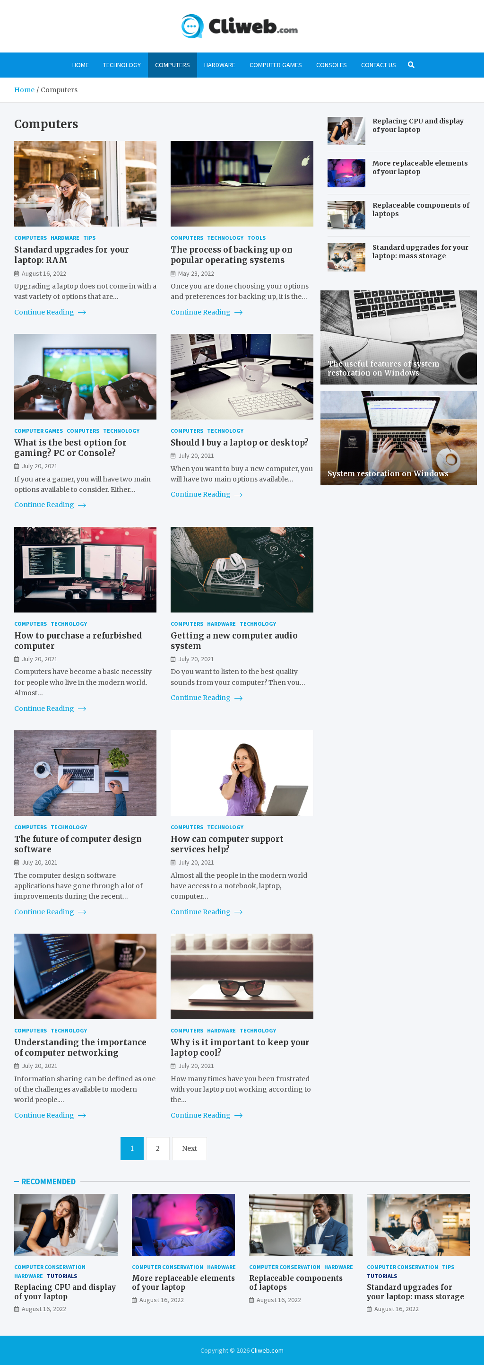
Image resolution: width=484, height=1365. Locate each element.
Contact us (378, 65)
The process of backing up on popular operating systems (232, 255)
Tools (256, 237)
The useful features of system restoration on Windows (384, 368)
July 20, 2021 (40, 466)
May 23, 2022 (196, 273)
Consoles (331, 65)
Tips (89, 237)
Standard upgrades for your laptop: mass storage (420, 251)
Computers (172, 65)
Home (80, 65)
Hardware (219, 65)
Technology (122, 65)
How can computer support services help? (227, 844)
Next (189, 1148)
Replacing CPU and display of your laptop (418, 125)
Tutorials (62, 1275)
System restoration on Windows (388, 473)
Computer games (276, 65)
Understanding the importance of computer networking (80, 1047)
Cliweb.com (267, 1350)
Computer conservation (50, 1266)
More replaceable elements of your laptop (420, 167)
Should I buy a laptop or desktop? (240, 443)
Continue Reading (45, 312)
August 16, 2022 (44, 273)
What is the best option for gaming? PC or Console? (70, 448)
